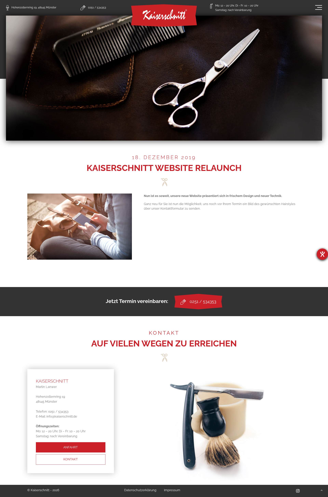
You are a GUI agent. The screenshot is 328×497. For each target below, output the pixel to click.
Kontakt (70, 459)
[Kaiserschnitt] (164, 15)
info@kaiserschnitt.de (61, 416)
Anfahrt (70, 447)
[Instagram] (298, 490)
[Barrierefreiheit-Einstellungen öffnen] (322, 254)
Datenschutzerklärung (140, 490)
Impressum (172, 490)
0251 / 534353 (97, 7)
